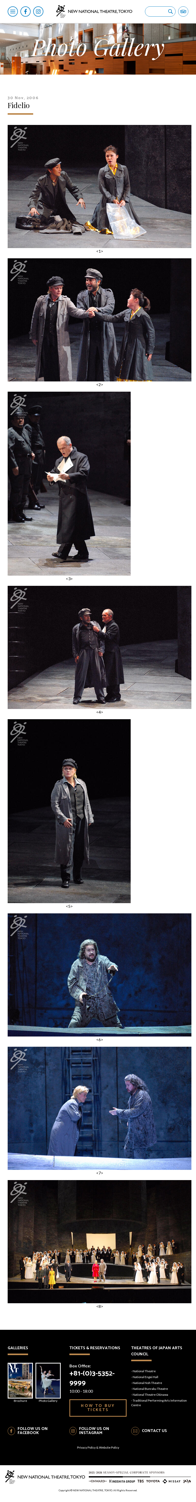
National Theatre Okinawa (150, 1394)
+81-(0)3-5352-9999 (92, 1378)
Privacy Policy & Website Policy (98, 1447)
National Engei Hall (145, 1377)
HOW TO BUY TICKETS (98, 1407)
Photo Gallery (48, 1401)
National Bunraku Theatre (150, 1389)
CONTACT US (154, 1430)
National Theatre (144, 1371)
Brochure (20, 1401)
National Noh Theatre (147, 1383)
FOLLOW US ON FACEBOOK (33, 1431)
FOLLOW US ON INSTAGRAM (94, 1431)
